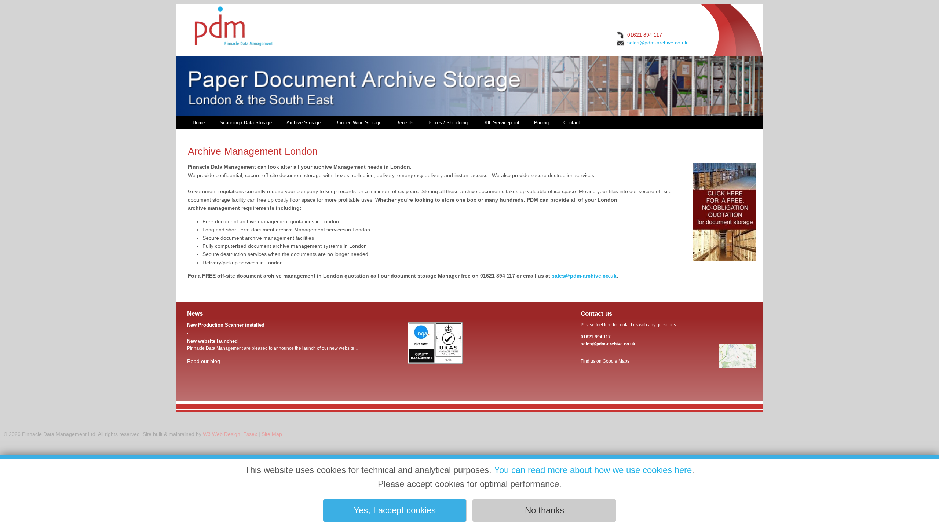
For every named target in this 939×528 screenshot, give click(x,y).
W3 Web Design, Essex (230, 434)
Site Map (272, 434)
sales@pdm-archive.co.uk (657, 42)
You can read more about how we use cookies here (593, 470)
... (225, 328)
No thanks (544, 510)
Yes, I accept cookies (395, 510)
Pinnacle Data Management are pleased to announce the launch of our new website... (272, 344)
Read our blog (203, 361)
